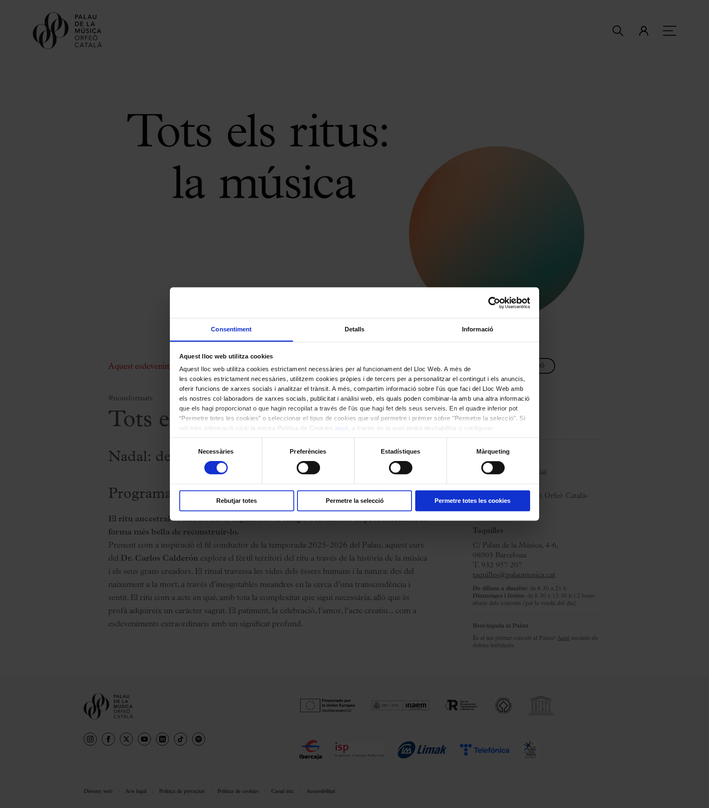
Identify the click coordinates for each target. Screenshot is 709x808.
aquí (341, 428)
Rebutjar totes (236, 500)
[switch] (308, 468)
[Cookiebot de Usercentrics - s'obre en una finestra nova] (494, 303)
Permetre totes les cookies (472, 500)
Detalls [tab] (355, 329)
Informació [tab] (477, 329)
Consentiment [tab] (231, 329)
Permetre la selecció (355, 500)
